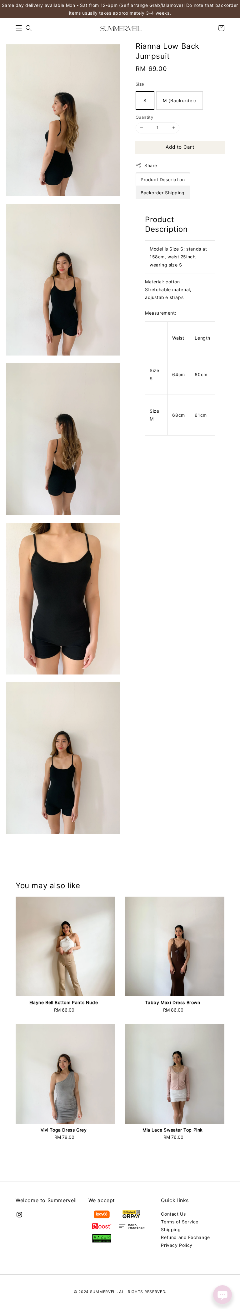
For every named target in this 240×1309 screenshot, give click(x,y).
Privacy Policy (176, 1245)
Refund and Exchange (185, 1237)
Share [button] (150, 165)
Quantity (144, 117)
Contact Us (173, 1214)
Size (140, 84)
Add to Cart (180, 147)
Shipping (171, 1229)
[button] (19, 28)
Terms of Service (179, 1221)
